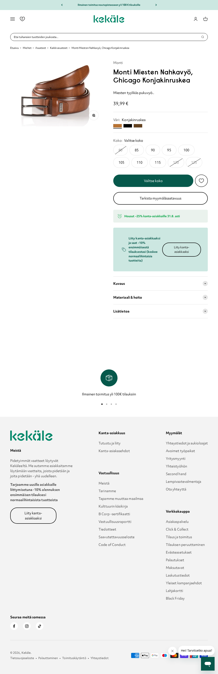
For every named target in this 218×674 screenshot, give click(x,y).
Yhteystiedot (99, 658)
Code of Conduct (112, 544)
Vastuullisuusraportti (115, 521)
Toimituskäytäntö (74, 658)
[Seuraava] (156, 5)
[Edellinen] (62, 5)
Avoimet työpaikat (180, 451)
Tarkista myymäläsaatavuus (161, 198)
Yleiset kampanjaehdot (184, 583)
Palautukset (175, 560)
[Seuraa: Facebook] (14, 626)
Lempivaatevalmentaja (183, 481)
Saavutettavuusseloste (117, 537)
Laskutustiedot (178, 575)
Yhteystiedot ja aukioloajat (187, 443)
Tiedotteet (107, 529)
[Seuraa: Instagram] (27, 626)
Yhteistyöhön (176, 466)
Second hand (176, 474)
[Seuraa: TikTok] (39, 626)
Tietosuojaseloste (22, 658)
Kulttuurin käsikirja (113, 506)
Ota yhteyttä (176, 489)
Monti (118, 63)
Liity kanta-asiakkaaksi (181, 249)
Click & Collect (177, 529)
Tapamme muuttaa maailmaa (121, 498)
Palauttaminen (48, 658)
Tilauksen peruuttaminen (185, 544)
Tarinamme (107, 491)
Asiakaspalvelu (177, 521)
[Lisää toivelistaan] (201, 181)
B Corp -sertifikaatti (114, 514)
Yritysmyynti (175, 458)
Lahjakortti (174, 591)
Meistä (104, 483)
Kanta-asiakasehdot (114, 451)
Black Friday (175, 598)
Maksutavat (175, 568)
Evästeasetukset (179, 552)
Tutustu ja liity (109, 443)
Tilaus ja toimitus (179, 537)
